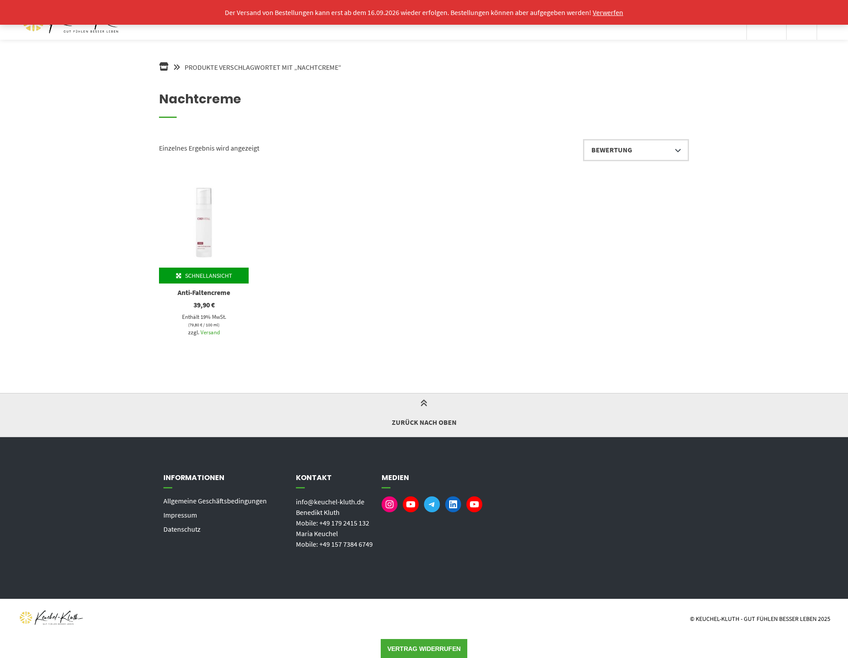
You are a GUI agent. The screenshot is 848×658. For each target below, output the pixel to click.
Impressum (180, 515)
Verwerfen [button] (608, 12)
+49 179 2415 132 (344, 522)
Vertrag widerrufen (424, 648)
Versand (210, 332)
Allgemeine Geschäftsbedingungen (215, 500)
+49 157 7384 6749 (346, 544)
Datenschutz (182, 529)
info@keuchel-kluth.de (330, 501)
